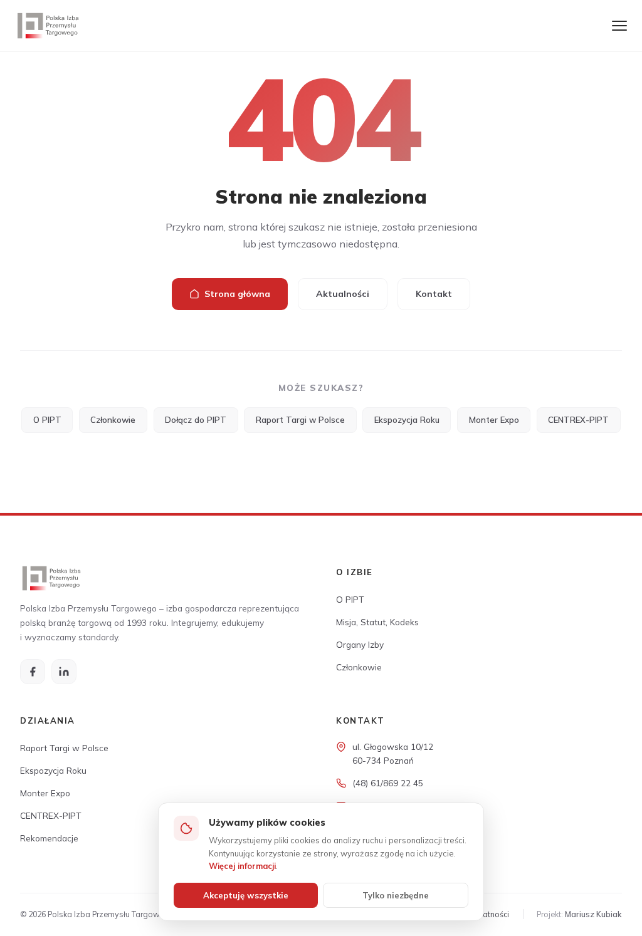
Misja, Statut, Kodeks (377, 621)
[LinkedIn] (63, 671)
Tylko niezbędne (395, 895)
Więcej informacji (242, 866)
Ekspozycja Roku (406, 420)
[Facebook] (32, 671)
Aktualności (342, 293)
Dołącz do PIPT (195, 420)
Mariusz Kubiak (593, 914)
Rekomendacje (49, 838)
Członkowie (112, 420)
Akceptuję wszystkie (245, 895)
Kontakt (434, 293)
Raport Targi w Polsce (300, 420)
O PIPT (47, 420)
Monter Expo (494, 420)
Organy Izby (360, 644)
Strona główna (237, 293)
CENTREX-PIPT (578, 420)
